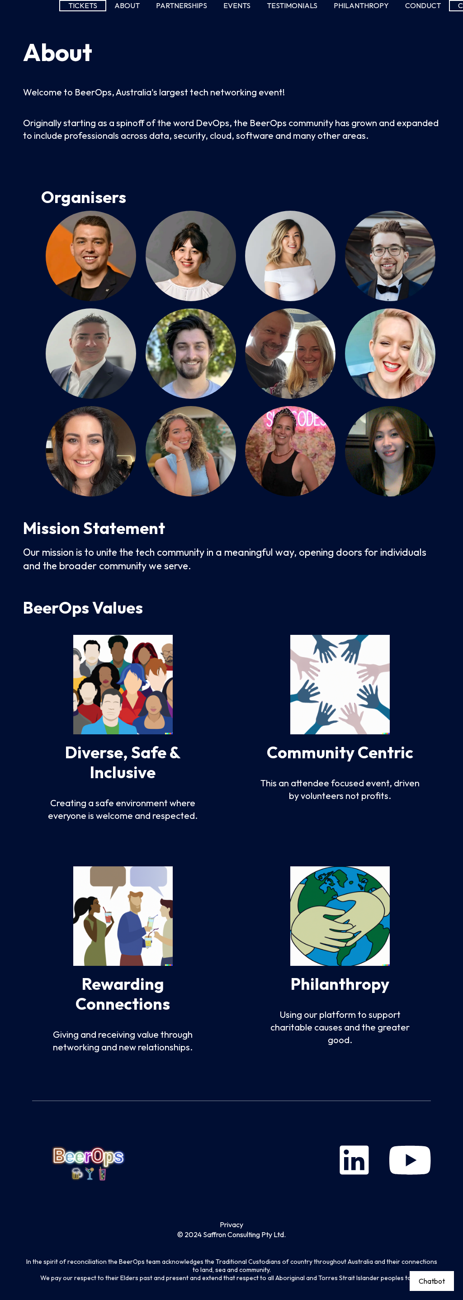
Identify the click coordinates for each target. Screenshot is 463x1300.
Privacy (231, 1224)
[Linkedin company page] (354, 1160)
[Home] (90, 1160)
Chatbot (432, 1281)
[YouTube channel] (410, 1160)
